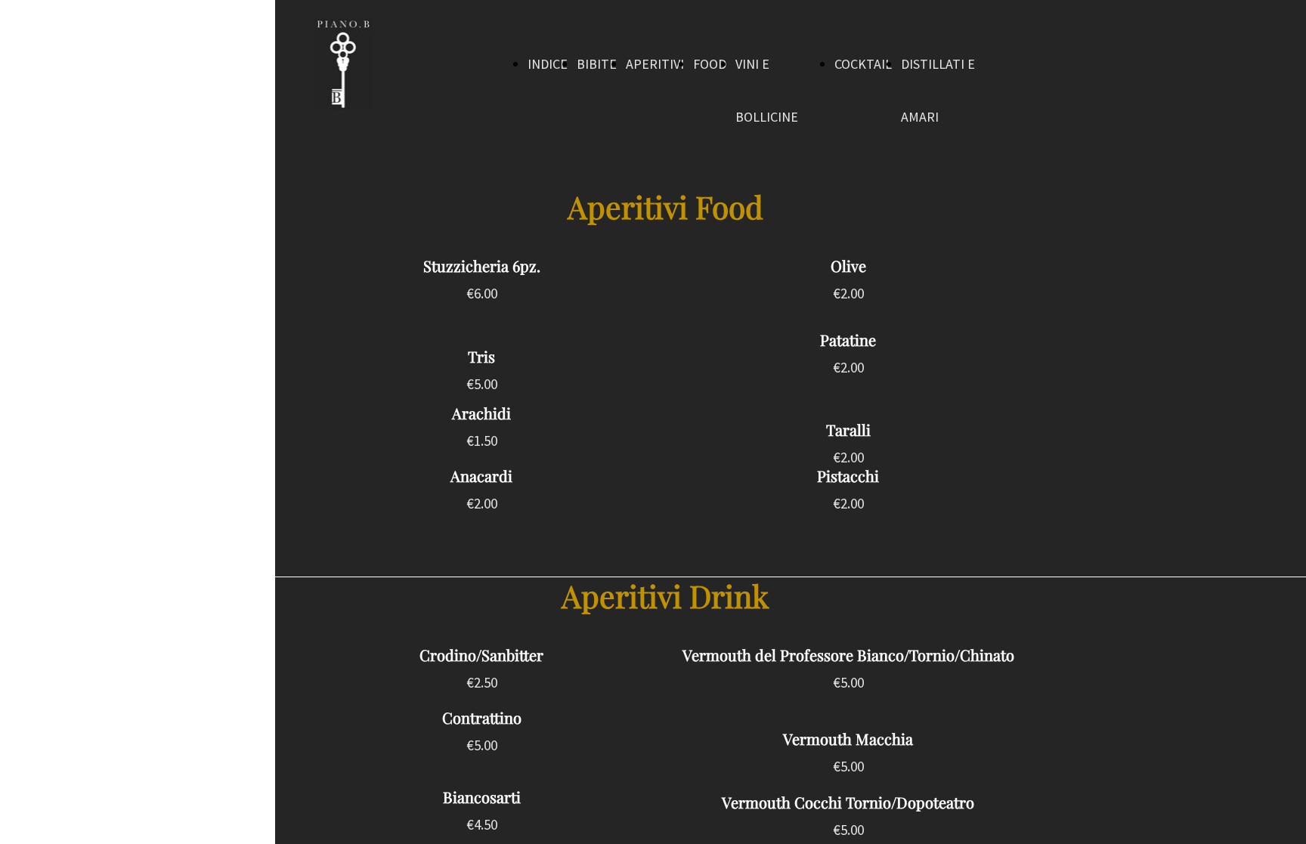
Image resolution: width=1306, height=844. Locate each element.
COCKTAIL (863, 64)
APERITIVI (655, 64)
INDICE (548, 64)
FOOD (709, 64)
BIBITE (597, 64)
